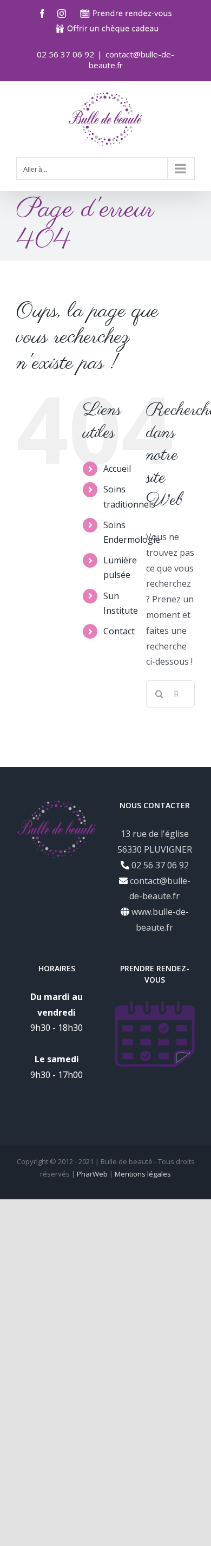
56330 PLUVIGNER (154, 849)
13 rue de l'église (155, 834)
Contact (119, 631)
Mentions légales (143, 1174)
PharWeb (92, 1174)
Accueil (117, 469)
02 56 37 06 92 (159, 865)
